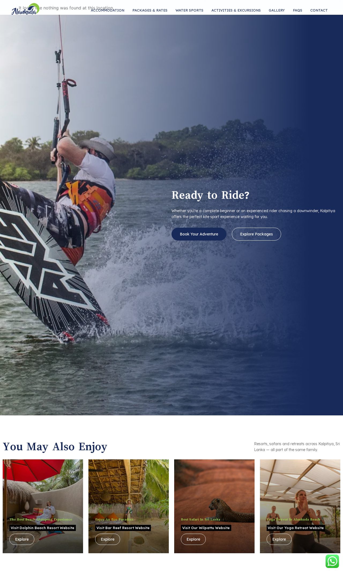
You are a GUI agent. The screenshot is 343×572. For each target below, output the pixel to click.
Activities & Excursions (236, 10)
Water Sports (189, 10)
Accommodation (107, 10)
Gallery (277, 10)
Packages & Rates (149, 10)
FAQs (297, 10)
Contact (319, 10)
